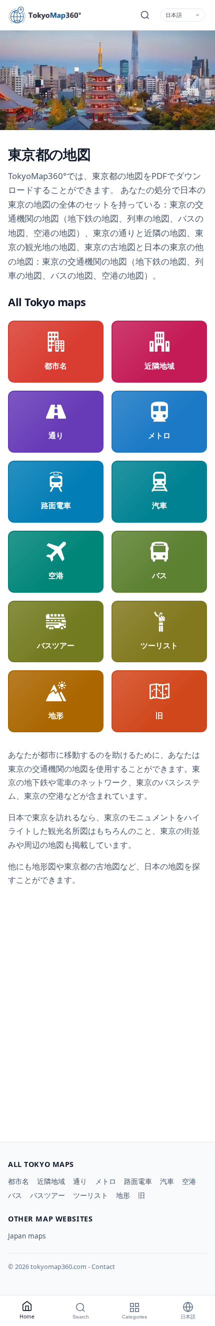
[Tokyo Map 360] (53, 15)
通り (80, 1181)
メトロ (105, 1181)
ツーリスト (90, 1195)
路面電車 (138, 1181)
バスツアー (47, 1195)
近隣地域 (51, 1181)
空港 (189, 1181)
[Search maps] (145, 15)
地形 (123, 1195)
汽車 (167, 1181)
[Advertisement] (107, 1010)
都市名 (18, 1181)
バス (15, 1195)
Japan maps (27, 1235)
